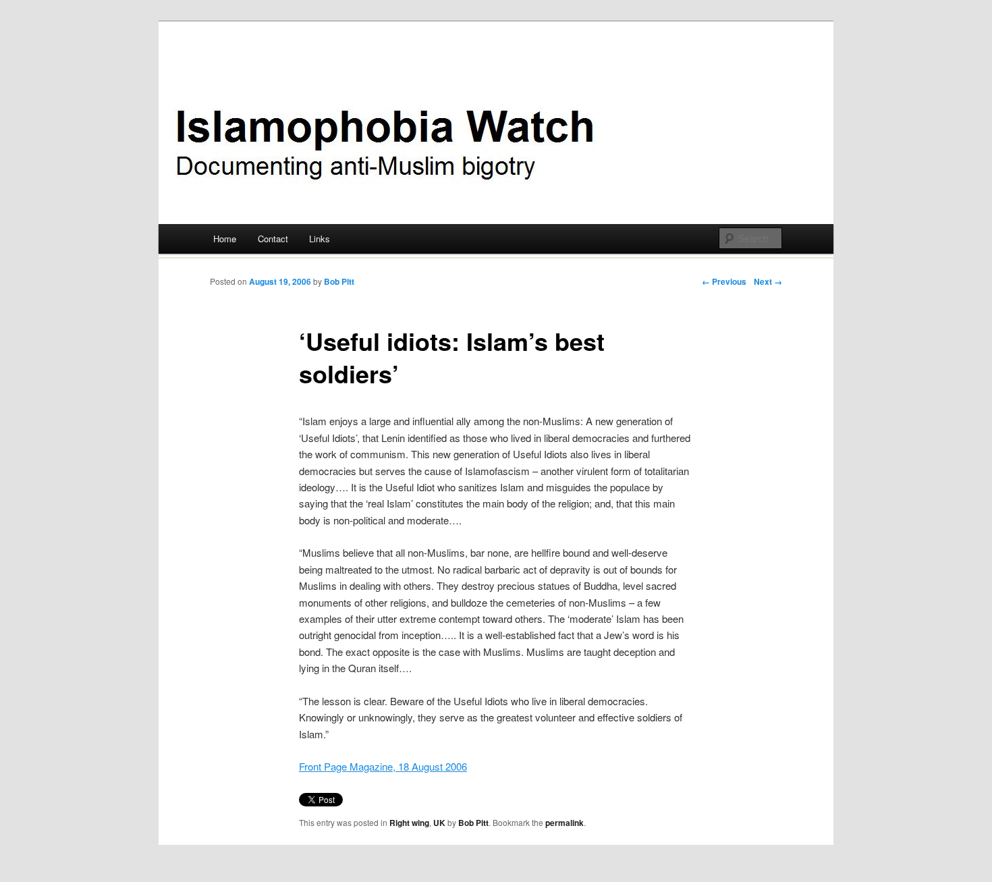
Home (224, 238)
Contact (273, 238)
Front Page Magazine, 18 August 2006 (383, 766)
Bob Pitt (339, 281)
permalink (564, 823)
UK (439, 823)
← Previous (724, 281)
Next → (768, 281)
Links (319, 238)
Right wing (409, 823)
